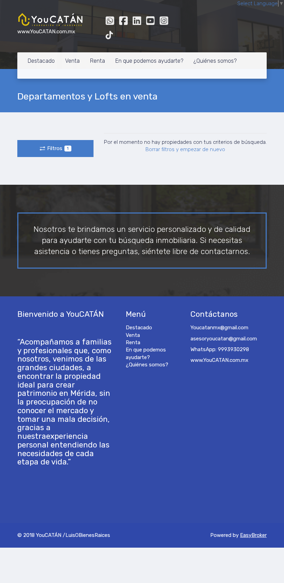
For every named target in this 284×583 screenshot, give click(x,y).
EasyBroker (253, 535)
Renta (97, 61)
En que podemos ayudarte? (149, 61)
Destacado (41, 61)
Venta (72, 61)
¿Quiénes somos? (215, 61)
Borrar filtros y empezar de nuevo (185, 149)
